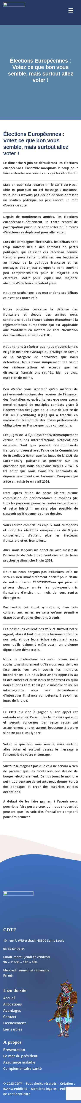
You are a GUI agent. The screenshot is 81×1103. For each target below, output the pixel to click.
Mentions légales (44, 1089)
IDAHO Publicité (15, 1089)
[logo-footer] (14, 4)
